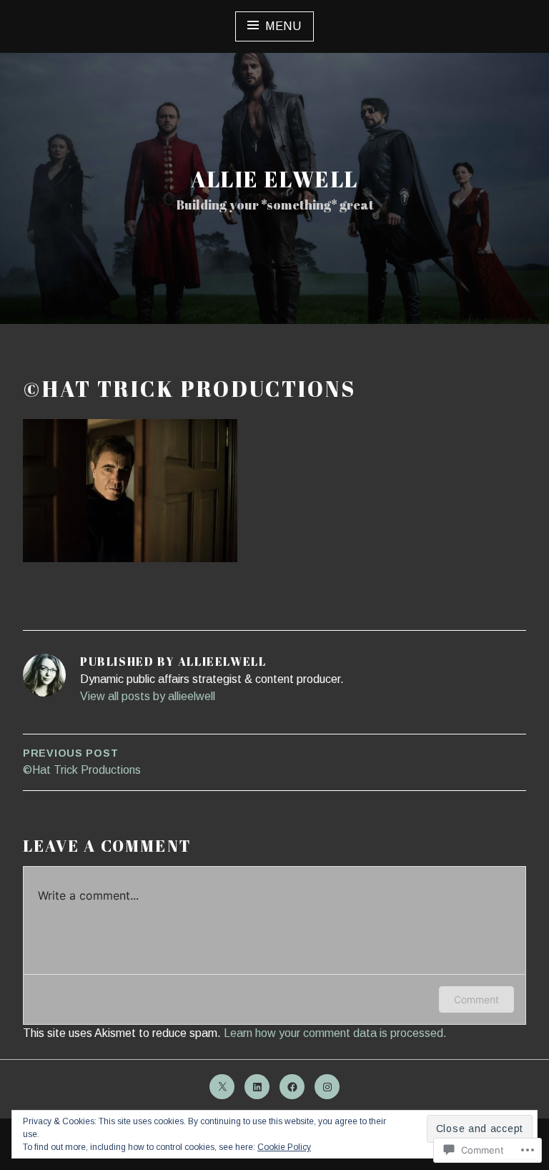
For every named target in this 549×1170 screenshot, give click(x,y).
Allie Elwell (275, 179)
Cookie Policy (284, 1147)
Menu (283, 26)
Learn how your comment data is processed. (335, 1033)
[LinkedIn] (256, 1086)
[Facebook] (292, 1086)
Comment (476, 999)
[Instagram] (327, 1086)
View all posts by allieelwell (147, 696)
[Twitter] (221, 1086)
